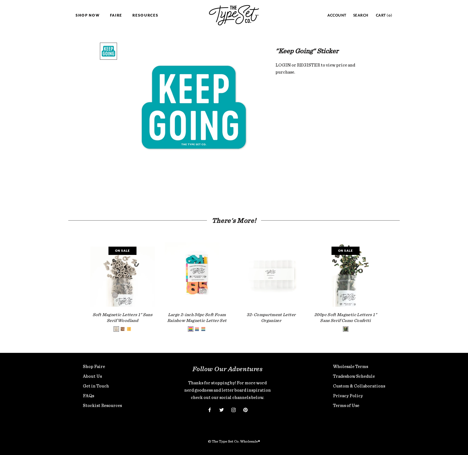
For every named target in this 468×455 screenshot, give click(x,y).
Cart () (384, 15)
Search (360, 15)
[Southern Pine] (129, 329)
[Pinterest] (245, 409)
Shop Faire (94, 366)
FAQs (88, 395)
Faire (116, 15)
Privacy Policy (348, 395)
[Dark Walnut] (123, 329)
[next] (389, 282)
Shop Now (88, 15)
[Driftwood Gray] (116, 329)
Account (336, 15)
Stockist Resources (102, 405)
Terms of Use (346, 405)
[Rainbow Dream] (203, 329)
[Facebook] (209, 409)
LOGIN (283, 65)
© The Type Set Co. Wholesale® (234, 441)
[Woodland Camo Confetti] (346, 329)
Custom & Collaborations (359, 385)
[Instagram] (233, 409)
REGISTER (308, 65)
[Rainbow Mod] (197, 329)
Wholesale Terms (350, 366)
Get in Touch (96, 385)
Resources (145, 15)
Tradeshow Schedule (354, 376)
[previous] (78, 282)
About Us (92, 376)
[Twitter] (221, 409)
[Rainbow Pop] (191, 329)
